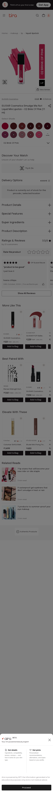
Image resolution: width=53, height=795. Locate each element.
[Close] (49, 740)
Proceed (26, 787)
